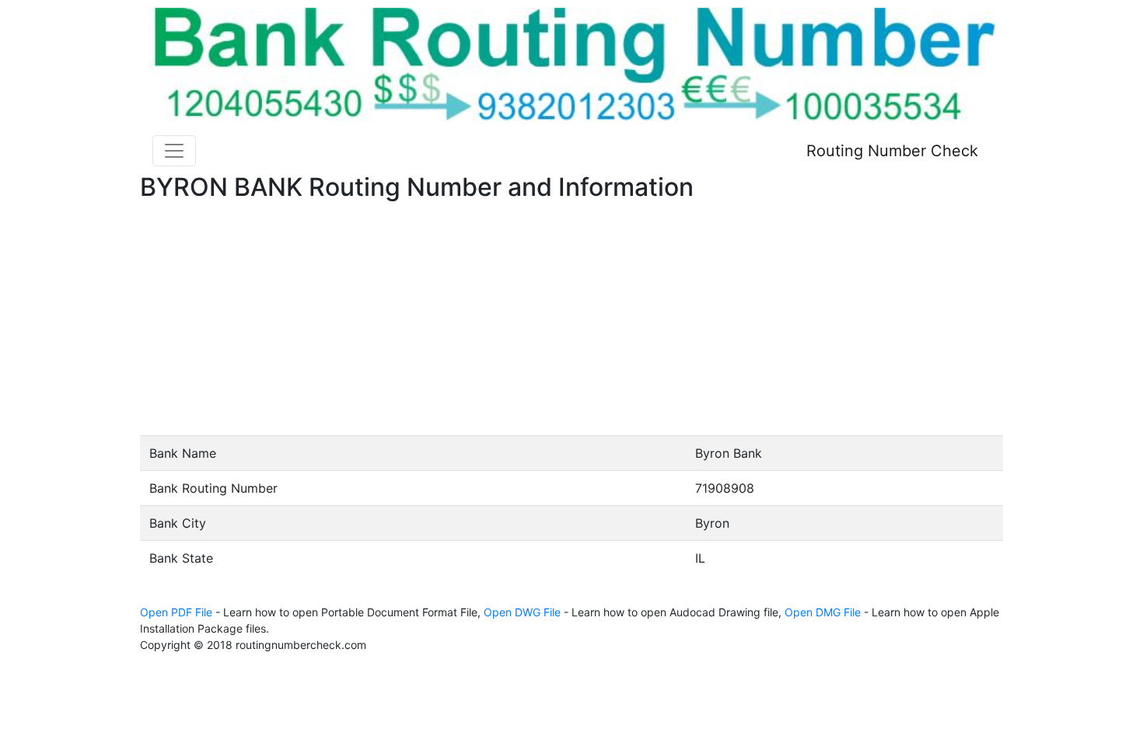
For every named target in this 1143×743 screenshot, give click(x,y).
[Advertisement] (571, 318)
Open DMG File (823, 612)
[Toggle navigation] (174, 150)
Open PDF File (176, 612)
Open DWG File (522, 612)
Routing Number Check (892, 150)
